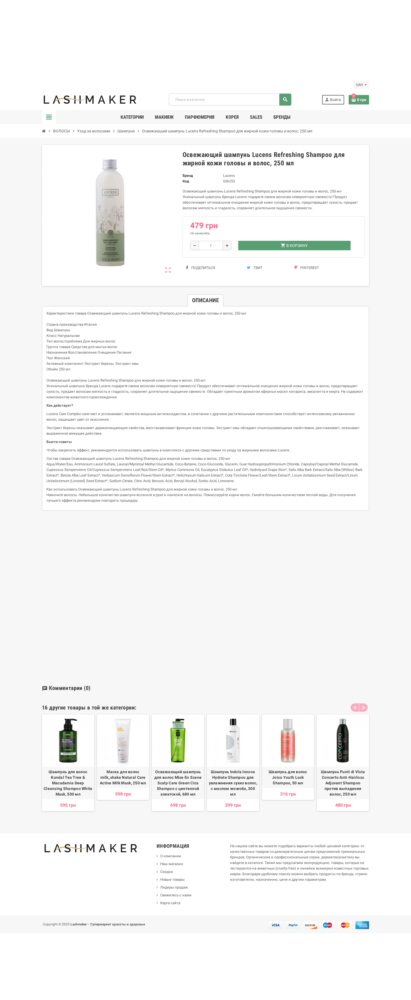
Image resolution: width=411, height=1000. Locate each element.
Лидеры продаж (174, 887)
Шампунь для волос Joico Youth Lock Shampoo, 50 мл (288, 777)
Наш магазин (171, 864)
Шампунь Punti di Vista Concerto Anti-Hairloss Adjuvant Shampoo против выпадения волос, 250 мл (343, 783)
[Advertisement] (168, 39)
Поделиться (202, 268)
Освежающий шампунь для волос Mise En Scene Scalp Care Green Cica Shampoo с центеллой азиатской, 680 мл (178, 783)
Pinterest (309, 268)
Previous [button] (355, 707)
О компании (170, 856)
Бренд (188, 175)
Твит (257, 268)
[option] (68, 766)
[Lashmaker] (90, 99)
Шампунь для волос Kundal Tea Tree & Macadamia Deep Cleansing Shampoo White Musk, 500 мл (68, 783)
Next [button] (363, 707)
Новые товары (172, 879)
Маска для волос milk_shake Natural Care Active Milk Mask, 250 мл (123, 777)
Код (186, 181)
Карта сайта (170, 903)
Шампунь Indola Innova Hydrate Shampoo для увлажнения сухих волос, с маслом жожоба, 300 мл (233, 783)
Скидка (166, 872)
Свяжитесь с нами (176, 895)
